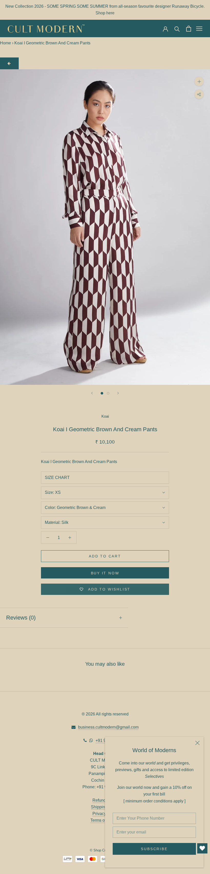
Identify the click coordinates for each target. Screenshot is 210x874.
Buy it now (105, 573)
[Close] (197, 743)
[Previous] (92, 393)
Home (5, 43)
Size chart (57, 477)
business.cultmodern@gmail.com (108, 727)
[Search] (177, 28)
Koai (105, 416)
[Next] (118, 393)
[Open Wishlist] (202, 848)
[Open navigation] (199, 28)
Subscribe (154, 849)
